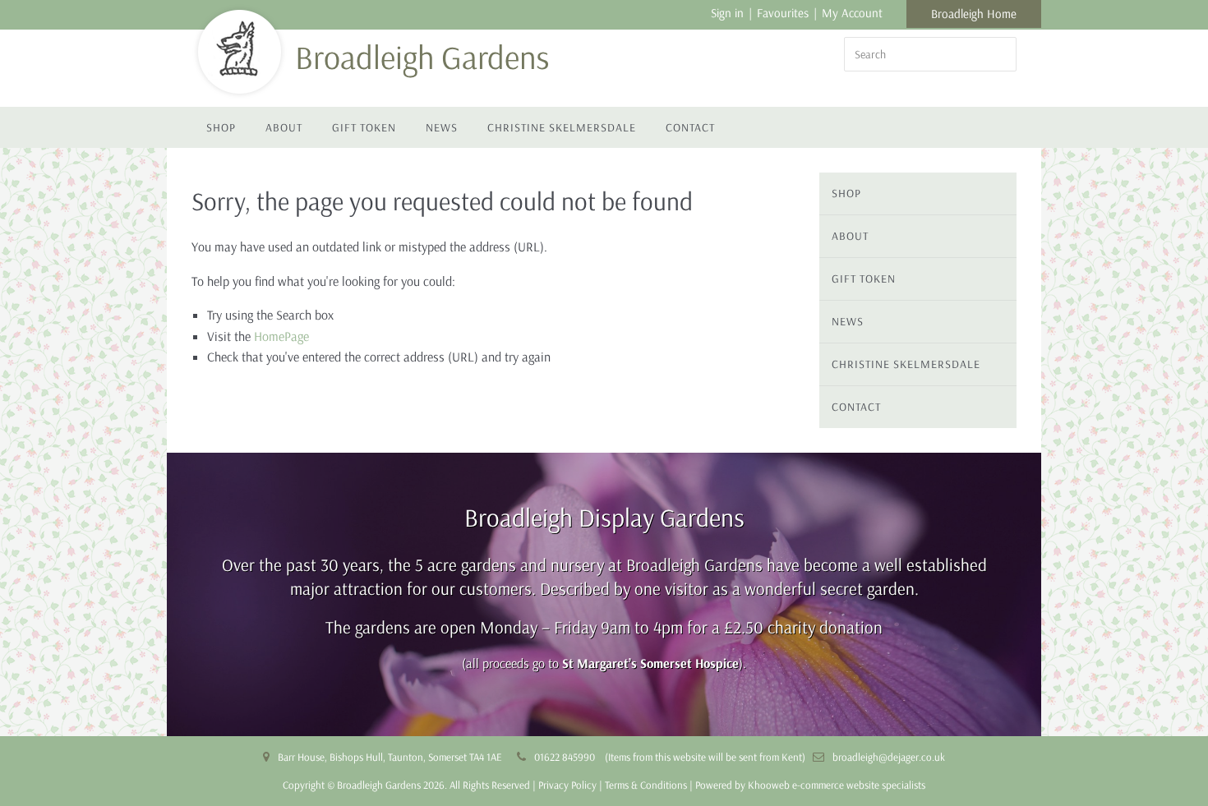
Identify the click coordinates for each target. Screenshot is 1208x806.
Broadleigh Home (974, 13)
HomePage (281, 336)
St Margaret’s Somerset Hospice (650, 663)
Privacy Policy (567, 784)
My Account (852, 13)
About (283, 127)
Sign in (727, 13)
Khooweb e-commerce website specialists (836, 784)
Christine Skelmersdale (561, 127)
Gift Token (364, 127)
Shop (221, 127)
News (442, 127)
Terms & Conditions (646, 784)
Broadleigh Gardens (422, 56)
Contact (690, 127)
